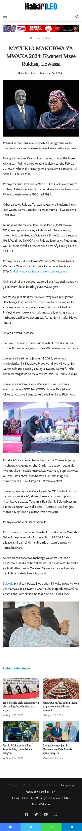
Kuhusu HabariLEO (22, 798)
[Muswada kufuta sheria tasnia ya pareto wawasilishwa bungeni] (61, 688)
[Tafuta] (77, 16)
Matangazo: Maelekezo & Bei (53, 798)
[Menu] (5, 16)
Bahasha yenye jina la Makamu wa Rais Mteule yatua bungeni (57, 749)
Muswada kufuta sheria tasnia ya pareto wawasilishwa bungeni (60, 706)
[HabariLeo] (41, 6)
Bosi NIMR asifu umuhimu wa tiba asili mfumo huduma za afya (21, 706)
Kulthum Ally (28, 73)
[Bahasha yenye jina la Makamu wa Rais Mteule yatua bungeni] (61, 731)
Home (36, 38)
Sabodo (8, 583)
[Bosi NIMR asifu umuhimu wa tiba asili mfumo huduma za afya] (21, 688)
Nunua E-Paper (41, 804)
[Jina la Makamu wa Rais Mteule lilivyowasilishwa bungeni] (21, 731)
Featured (47, 38)
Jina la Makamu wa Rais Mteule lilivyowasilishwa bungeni (17, 749)
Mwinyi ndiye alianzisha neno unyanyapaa (40, 271)
